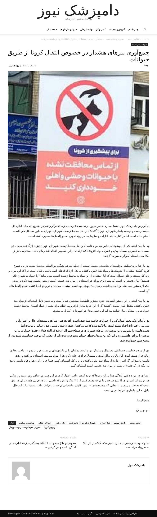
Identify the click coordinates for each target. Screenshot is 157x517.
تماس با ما (82, 513)
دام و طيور (60, 422)
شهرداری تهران (89, 422)
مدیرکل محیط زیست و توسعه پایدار (24, 427)
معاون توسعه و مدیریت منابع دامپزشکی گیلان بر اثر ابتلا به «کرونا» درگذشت (116, 445)
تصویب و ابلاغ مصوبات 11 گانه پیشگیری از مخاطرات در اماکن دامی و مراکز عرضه (43, 445)
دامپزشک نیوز (15, 65)
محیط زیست (135, 422)
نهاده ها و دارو (86, 29)
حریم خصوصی (103, 513)
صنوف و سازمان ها (69, 29)
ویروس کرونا (49, 427)
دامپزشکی (73, 422)
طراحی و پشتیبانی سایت (125, 513)
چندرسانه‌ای (133, 29)
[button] (144, 29)
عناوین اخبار (133, 39)
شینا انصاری (105, 422)
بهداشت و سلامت (26, 422)
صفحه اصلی (51, 29)
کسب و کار (100, 29)
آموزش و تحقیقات (117, 29)
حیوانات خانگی (44, 422)
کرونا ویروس (119, 422)
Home (146, 39)
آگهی (90, 513)
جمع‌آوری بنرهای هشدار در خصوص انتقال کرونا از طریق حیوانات (78, 56)
